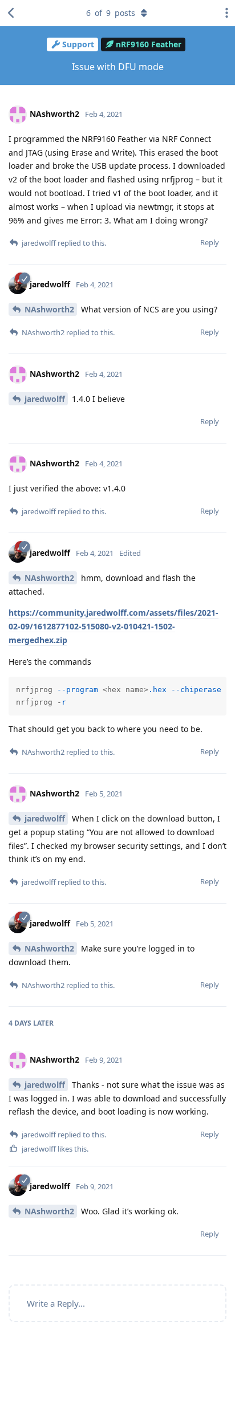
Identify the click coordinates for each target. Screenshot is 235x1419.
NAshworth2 (49, 309)
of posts (110, 12)
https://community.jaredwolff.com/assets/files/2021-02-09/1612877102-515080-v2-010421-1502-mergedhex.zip (113, 626)
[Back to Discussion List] (11, 13)
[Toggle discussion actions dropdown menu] (223, 13)
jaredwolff (45, 398)
